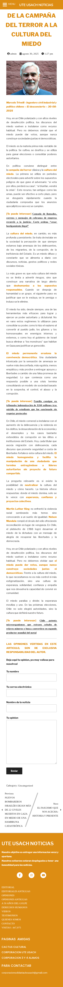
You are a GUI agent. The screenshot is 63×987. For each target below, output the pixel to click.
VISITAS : (11, 927)
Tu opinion (12, 717)
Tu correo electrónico (19, 686)
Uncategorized (25, 785)
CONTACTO (8, 923)
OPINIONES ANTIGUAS (14, 899)
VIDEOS (6, 911)
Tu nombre (12, 671)
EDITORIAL (8, 887)
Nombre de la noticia (18, 702)
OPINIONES (8, 895)
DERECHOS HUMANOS (14, 907)
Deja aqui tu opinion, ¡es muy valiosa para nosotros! (30, 661)
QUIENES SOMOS (11, 919)
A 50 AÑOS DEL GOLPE (14, 903)
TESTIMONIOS (10, 915)
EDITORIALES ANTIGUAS (16, 891)
